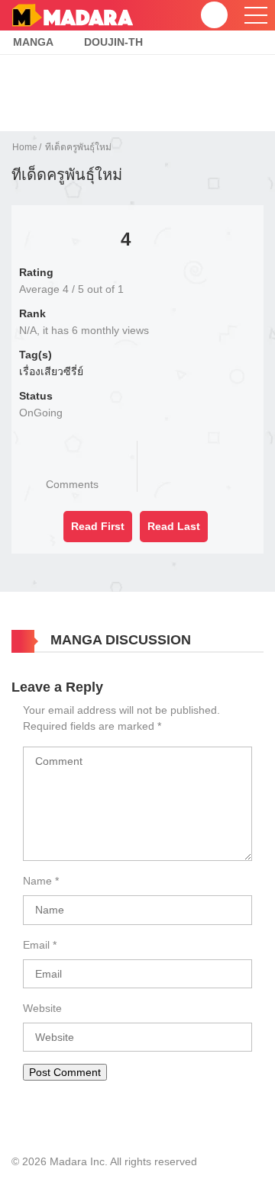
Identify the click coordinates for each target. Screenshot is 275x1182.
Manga (33, 42)
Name (37, 881)
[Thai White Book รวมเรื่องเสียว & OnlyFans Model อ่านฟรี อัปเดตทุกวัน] (72, 14)
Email (36, 945)
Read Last (173, 526)
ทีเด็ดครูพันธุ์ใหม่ (78, 147)
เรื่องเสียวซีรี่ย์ (51, 371)
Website (42, 1008)
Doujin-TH (113, 42)
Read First (98, 526)
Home (24, 147)
